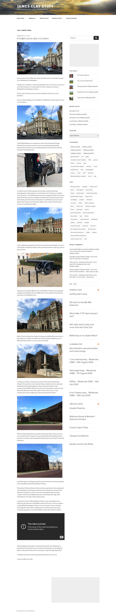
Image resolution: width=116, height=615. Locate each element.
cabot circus (88, 196)
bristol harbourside (91, 193)
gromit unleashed (76, 212)
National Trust (44, 18)
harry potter (74, 216)
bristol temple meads (77, 196)
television (90, 173)
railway (73, 222)
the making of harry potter (78, 229)
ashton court (93, 186)
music (95, 166)
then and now (92, 229)
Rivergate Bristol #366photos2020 (87, 86)
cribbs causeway (89, 203)
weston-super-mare (76, 239)
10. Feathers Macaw (83, 75)
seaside (86, 222)
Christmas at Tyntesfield (81, 258)
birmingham (79, 190)
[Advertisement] (84, 55)
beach (72, 190)
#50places (32, 18)
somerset (85, 226)
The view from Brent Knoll (84, 81)
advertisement (75, 156)
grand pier (79, 209)
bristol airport (80, 193)
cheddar (81, 199)
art (82, 156)
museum (88, 166)
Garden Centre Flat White (81, 444)
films (89, 160)
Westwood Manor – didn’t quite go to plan (86, 271)
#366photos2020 (76, 153)
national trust (74, 169)
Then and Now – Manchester (85, 277)
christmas (89, 199)
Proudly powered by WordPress (25, 611)
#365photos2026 (88, 150)
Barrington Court (74, 111)
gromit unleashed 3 (88, 212)
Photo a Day (20, 18)
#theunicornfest (75, 186)
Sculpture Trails (56, 18)
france (72, 209)
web (95, 176)
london (86, 216)
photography (89, 169)
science (73, 173)
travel (89, 176)
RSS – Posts (73, 284)
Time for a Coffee (76, 404)
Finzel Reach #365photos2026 (78, 124)
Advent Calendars (71, 18)
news (82, 169)
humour (79, 163)
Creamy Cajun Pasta (79, 427)
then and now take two (77, 232)
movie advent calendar (77, 166)
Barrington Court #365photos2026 (80, 117)
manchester (74, 219)
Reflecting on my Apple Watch (83, 335)
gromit (87, 209)
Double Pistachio (77, 408)
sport (78, 173)
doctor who (79, 206)
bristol (72, 193)
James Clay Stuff (35, 6)
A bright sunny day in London (33, 38)
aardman (84, 186)
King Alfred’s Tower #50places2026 (87, 92)
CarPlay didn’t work (78, 294)
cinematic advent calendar (78, 160)
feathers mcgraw (90, 206)
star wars (93, 226)
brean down (89, 190)
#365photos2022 (76, 150)
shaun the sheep (75, 226)
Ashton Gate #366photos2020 (86, 97)
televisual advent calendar (78, 176)
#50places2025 (75, 147)
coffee (80, 203)
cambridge (74, 199)
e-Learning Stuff (76, 344)
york (85, 239)
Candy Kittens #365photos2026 (79, 121)
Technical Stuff (76, 290)
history (72, 163)
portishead (94, 219)
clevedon (73, 203)
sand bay (79, 222)
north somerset (84, 219)
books (87, 156)
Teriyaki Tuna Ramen (79, 436)
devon (72, 206)
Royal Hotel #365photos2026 (78, 114)
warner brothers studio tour (78, 235)
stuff (84, 173)
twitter (88, 232)
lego (85, 163)
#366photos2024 (88, 153)
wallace (94, 232)
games (96, 160)
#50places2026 (87, 147)
